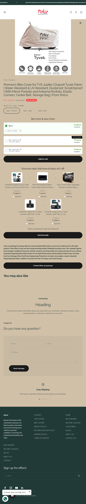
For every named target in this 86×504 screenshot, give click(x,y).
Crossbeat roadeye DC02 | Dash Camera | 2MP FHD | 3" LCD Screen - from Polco (56, 213)
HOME (68, 415)
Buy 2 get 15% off (15, 140)
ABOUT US (70, 434)
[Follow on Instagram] (10, 487)
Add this (18, 196)
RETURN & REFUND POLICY (44, 430)
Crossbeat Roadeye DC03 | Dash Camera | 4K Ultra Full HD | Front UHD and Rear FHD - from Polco (17, 186)
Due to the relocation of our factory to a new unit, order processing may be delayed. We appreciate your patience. (52, 2)
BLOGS (68, 430)
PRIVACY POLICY (40, 427)
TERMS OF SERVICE (41, 438)
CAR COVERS (39, 419)
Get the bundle (43, 235)
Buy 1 (11, 126)
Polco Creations (9, 80)
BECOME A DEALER (73, 423)
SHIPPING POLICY (40, 434)
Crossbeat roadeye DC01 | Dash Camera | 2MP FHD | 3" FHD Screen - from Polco (30, 213)
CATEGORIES (70, 427)
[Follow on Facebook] (5, 487)
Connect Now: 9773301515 (43, 265)
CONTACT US (71, 438)
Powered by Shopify (30, 496)
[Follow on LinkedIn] (22, 487)
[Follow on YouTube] (16, 487)
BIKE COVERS (39, 423)
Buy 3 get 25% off (15, 150)
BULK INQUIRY (71, 419)
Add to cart (43, 159)
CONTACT (38, 415)
